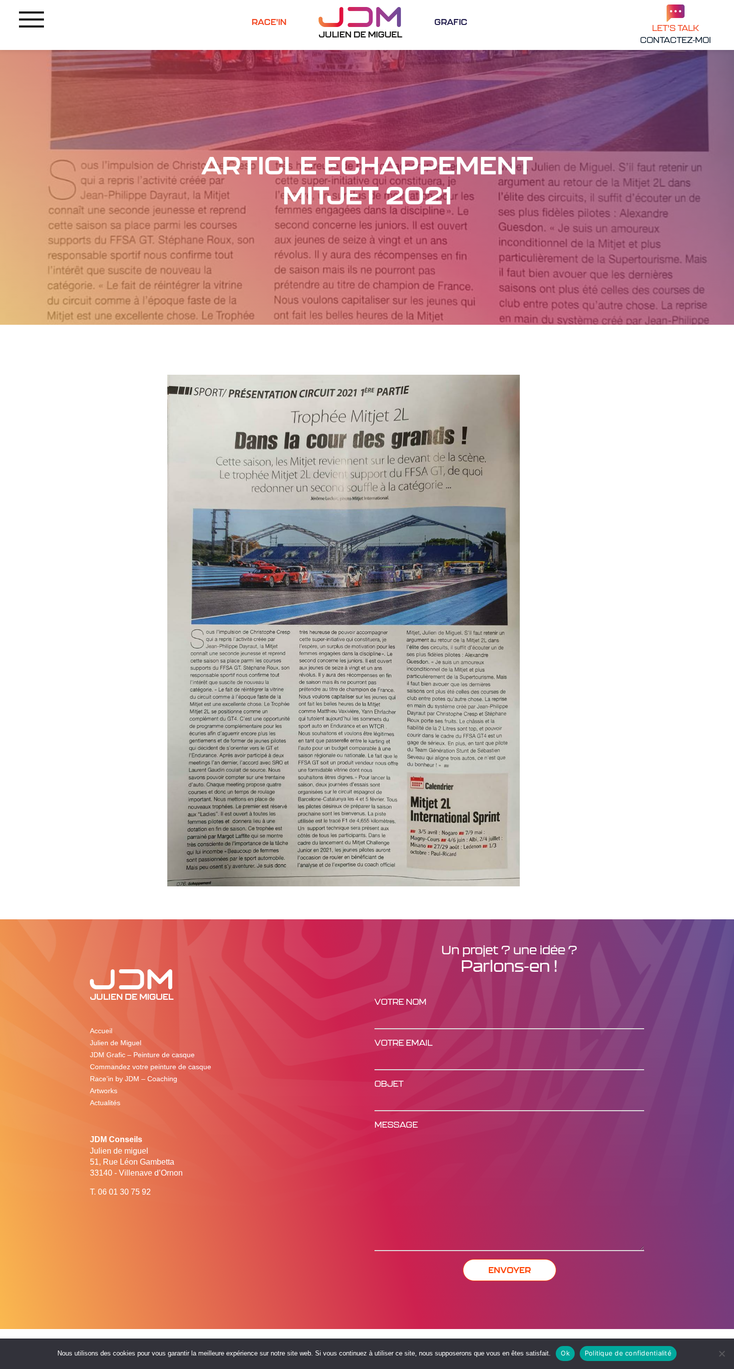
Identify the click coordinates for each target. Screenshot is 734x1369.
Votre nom (400, 1001)
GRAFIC (450, 21)
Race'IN (269, 21)
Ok (565, 1353)
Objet (388, 1083)
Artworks (103, 1091)
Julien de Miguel (115, 1043)
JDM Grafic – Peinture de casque (142, 1055)
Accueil (101, 1031)
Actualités (105, 1103)
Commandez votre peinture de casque (150, 1067)
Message (396, 1124)
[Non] (722, 1354)
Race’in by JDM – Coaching (133, 1079)
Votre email (403, 1042)
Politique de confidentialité (628, 1353)
